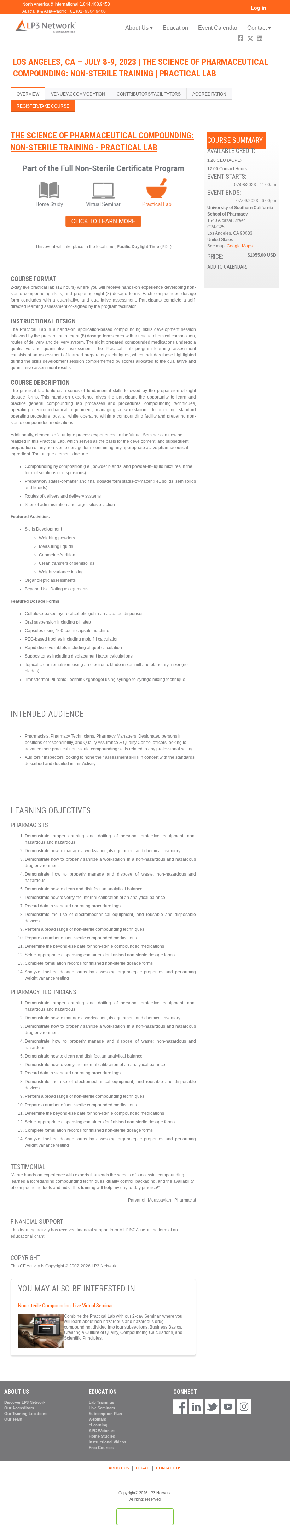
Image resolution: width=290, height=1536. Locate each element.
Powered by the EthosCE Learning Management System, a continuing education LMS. (145, 1516)
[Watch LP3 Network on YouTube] (228, 1407)
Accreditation (209, 94)
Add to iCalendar (261, 274)
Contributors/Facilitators (149, 94)
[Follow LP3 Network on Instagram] (244, 1407)
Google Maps (240, 245)
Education (175, 28)
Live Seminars (102, 1408)
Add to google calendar (242, 275)
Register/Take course (43, 106)
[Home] (46, 25)
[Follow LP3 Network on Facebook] (180, 1407)
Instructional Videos (107, 1442)
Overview (28, 94)
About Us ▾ (139, 28)
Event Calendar (217, 28)
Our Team (13, 1419)
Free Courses (101, 1447)
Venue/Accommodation (78, 94)
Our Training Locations (25, 1413)
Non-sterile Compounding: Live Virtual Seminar (65, 1305)
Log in (258, 8)
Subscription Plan (105, 1413)
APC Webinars (102, 1430)
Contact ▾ (259, 28)
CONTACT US (168, 1468)
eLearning (98, 1425)
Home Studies (102, 1436)
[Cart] (274, 10)
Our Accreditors (19, 1408)
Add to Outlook (270, 275)
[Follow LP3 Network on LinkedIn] (196, 1407)
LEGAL (142, 1468)
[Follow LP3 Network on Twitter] (212, 1407)
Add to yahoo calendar (252, 275)
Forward (269, 39)
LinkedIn (260, 39)
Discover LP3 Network (24, 1402)
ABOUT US (119, 1468)
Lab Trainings (101, 1402)
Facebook (241, 39)
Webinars (97, 1419)
